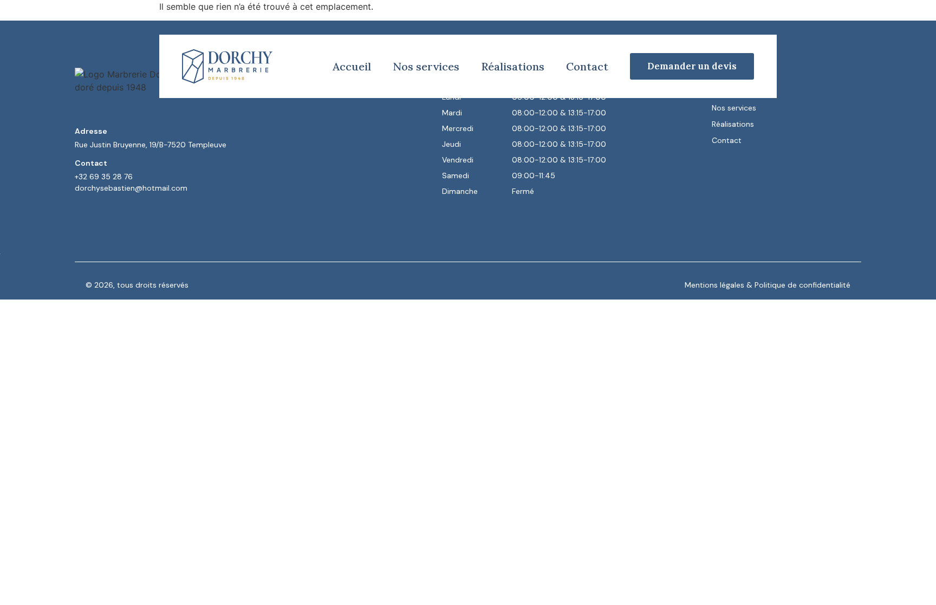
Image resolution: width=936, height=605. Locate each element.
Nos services (426, 66)
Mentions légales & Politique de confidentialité (767, 285)
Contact (587, 66)
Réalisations (512, 66)
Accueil (352, 66)
